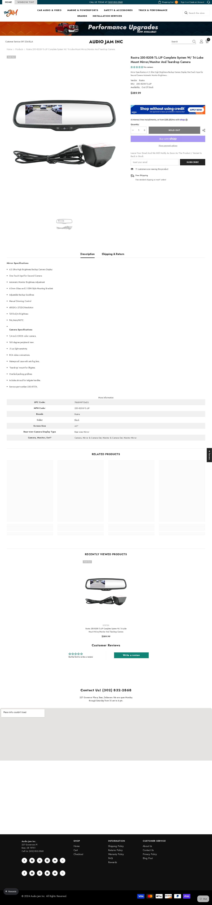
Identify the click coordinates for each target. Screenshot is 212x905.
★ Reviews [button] (209, 455)
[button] (137, 67)
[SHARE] (202, 130)
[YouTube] (55, 860)
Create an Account (197, 2)
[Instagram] (32, 860)
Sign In (184, 2)
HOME (8, 2)
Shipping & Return (113, 254)
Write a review (131, 655)
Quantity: (135, 124)
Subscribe (193, 162)
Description (87, 254)
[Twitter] (62, 860)
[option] (64, 132)
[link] (30, 529)
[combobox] (196, 13)
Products (19, 49)
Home (9, 49)
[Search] (196, 13)
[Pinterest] (39, 860)
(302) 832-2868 (115, 2)
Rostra (142, 80)
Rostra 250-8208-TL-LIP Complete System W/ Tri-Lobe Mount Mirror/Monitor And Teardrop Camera (106, 630)
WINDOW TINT (25, 2)
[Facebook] (24, 860)
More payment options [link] (168, 145)
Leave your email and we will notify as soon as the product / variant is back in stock (166, 155)
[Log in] (201, 41)
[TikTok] (47, 860)
